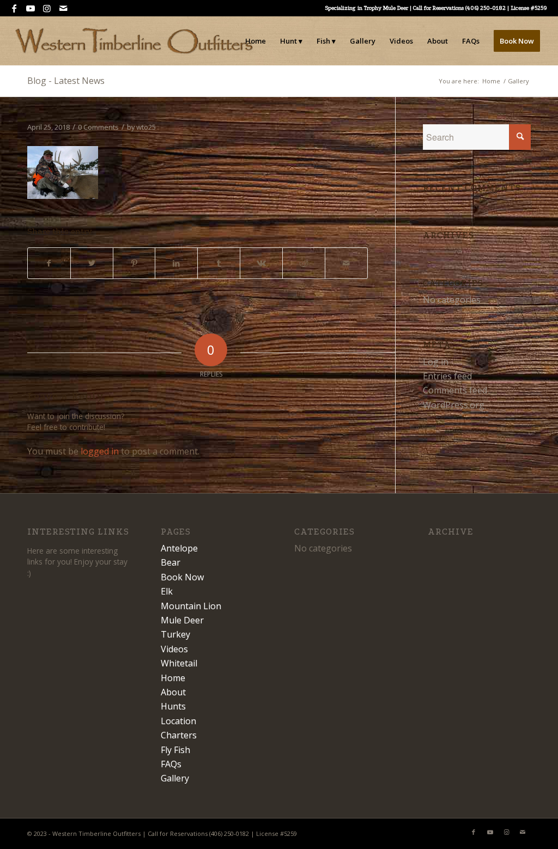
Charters (179, 735)
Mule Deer (182, 620)
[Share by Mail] (346, 263)
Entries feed (447, 376)
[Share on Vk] (261, 263)
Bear (170, 562)
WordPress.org (453, 405)
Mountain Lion (191, 606)
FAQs (171, 764)
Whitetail (179, 663)
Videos (174, 649)
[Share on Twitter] (92, 263)
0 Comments (98, 127)
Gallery (175, 778)
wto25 (146, 127)
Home (173, 678)
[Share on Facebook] (49, 263)
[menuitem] (255, 40)
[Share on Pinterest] (134, 263)
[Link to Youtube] (30, 8)
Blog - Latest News (66, 81)
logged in (100, 451)
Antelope (179, 548)
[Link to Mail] (63, 8)
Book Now (182, 577)
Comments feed (455, 390)
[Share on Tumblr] (219, 263)
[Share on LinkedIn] (176, 263)
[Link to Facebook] (14, 8)
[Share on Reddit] (304, 263)
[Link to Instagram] (46, 8)
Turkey (175, 634)
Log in (435, 362)
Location (178, 721)
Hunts (173, 706)
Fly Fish (175, 750)
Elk (167, 591)
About (173, 692)
